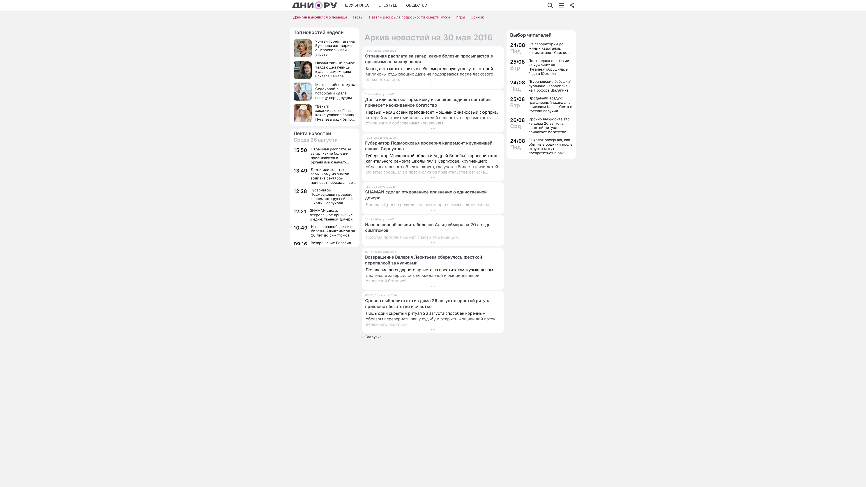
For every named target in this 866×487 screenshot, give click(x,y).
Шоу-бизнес (357, 5)
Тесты (357, 17)
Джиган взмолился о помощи (320, 17)
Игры (460, 17)
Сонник (477, 17)
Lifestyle (388, 5)
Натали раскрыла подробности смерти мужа (409, 17)
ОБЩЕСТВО (416, 5)
